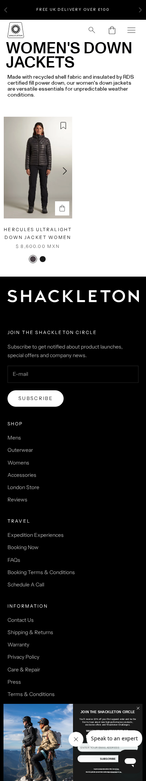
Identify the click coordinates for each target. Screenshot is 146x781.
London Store (23, 487)
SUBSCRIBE (107, 758)
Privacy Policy (23, 657)
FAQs (13, 560)
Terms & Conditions (31, 694)
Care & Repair (23, 669)
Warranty (18, 644)
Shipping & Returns (30, 632)
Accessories (21, 475)
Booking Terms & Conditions (41, 572)
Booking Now (23, 547)
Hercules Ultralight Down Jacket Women (38, 233)
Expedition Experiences (35, 535)
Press (14, 681)
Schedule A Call (25, 584)
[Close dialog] (138, 708)
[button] (64, 171)
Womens (18, 462)
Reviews (17, 499)
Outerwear (20, 450)
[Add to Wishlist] (63, 126)
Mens (14, 437)
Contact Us (20, 620)
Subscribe (35, 398)
